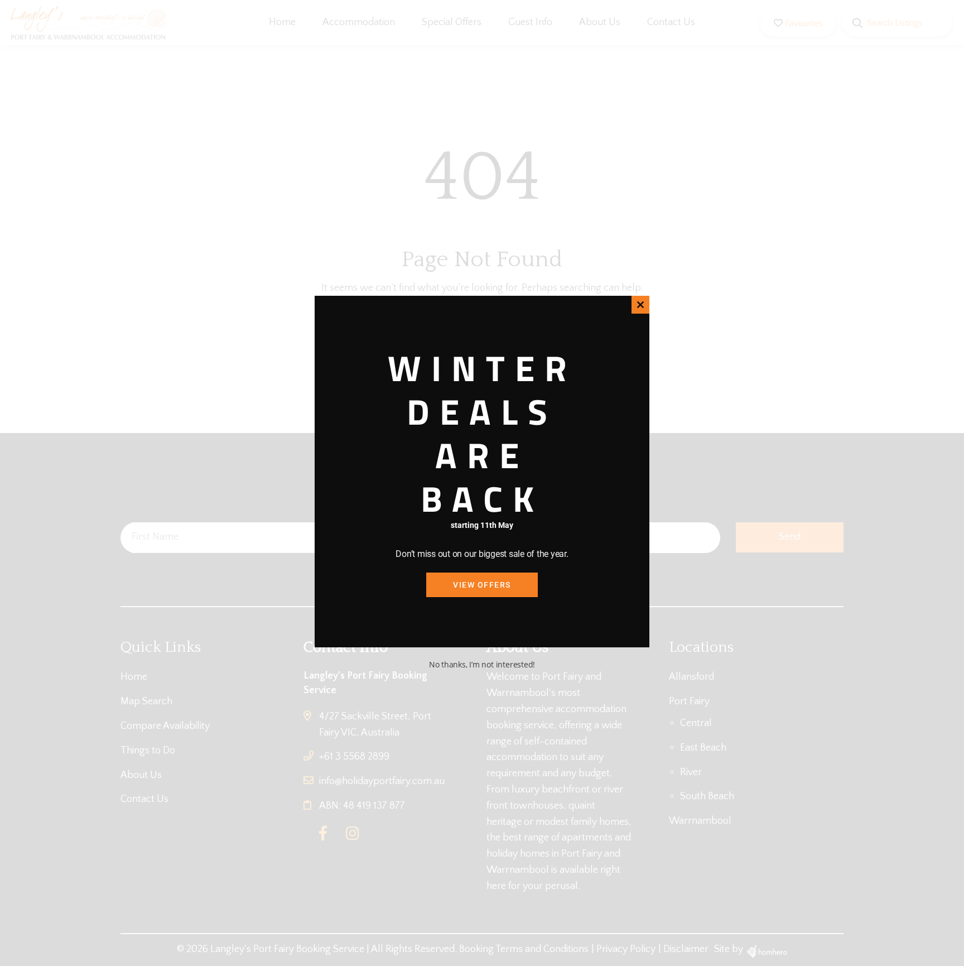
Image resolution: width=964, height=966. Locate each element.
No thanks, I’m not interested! (482, 664)
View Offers (482, 584)
